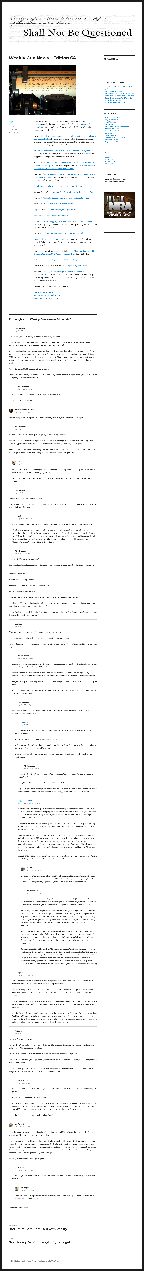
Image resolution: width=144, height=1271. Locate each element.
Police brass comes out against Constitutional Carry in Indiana (60, 260)
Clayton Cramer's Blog (112, 118)
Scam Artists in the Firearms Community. (51, 216)
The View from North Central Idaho (117, 137)
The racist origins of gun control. (63, 210)
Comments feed (110, 161)
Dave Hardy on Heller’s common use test (51, 239)
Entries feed (109, 159)
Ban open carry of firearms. (75, 266)
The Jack (24, 722)
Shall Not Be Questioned (17, 1261)
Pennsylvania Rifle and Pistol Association (119, 98)
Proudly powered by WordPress (48, 1261)
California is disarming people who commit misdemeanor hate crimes (63, 221)
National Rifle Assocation (113, 91)
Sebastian (12, 127)
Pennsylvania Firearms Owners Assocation (119, 96)
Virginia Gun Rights (112, 142)
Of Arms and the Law (112, 129)
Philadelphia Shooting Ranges (115, 102)
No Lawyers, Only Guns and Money (117, 126)
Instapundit (109, 124)
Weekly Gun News (15, 133)
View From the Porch (112, 140)
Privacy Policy (31, 1261)
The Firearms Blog (111, 135)
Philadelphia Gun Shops (113, 100)
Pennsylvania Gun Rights (113, 131)
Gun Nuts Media (110, 122)
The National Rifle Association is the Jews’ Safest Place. (71, 192)
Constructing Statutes (43, 292)
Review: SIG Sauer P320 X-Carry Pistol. (56, 204)
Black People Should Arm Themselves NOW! (64, 233)
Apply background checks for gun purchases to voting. (66, 198)
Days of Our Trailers (112, 120)
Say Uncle (108, 133)
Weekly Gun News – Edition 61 (47, 295)
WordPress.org (110, 164)
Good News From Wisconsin (46, 298)
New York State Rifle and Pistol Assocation (119, 94)
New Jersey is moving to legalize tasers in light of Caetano (58, 186)
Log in (107, 157)
